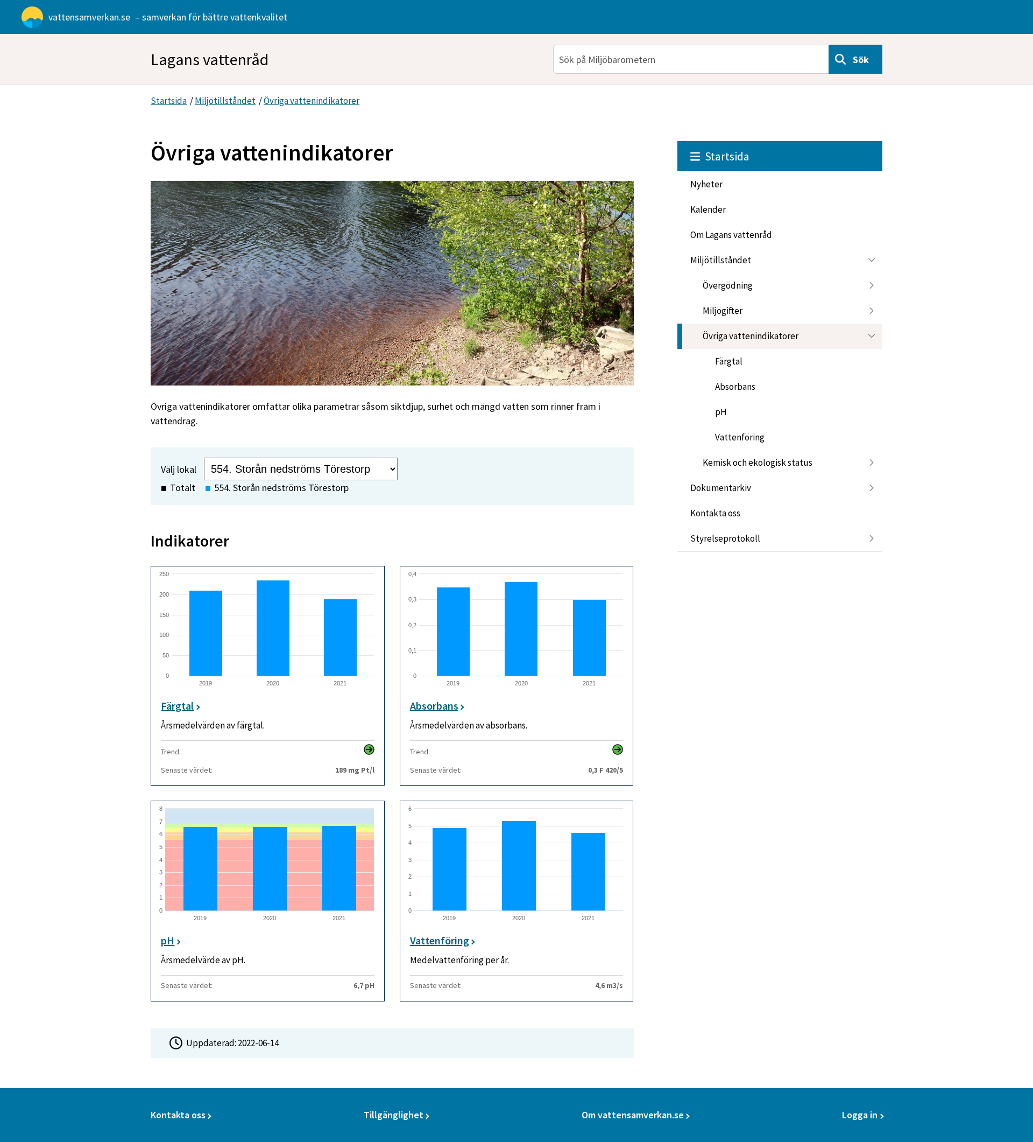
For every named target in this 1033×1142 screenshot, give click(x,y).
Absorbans (735, 387)
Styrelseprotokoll (725, 538)
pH (721, 412)
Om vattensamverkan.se (633, 1115)
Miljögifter (722, 311)
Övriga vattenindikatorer (311, 101)
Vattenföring (740, 437)
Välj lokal (178, 469)
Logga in (860, 1115)
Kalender (708, 209)
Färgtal (728, 361)
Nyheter (706, 184)
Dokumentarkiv (720, 488)
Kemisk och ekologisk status (757, 462)
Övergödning (728, 285)
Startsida (169, 101)
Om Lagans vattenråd (731, 235)
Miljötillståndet (225, 101)
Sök (861, 59)
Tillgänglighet (393, 1115)
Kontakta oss (715, 513)
